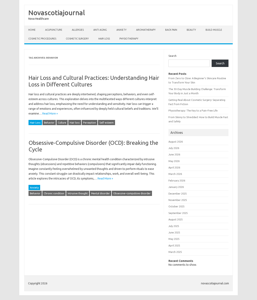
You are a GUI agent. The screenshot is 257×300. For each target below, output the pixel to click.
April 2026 (174, 167)
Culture (62, 122)
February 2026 (176, 180)
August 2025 (175, 219)
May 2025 (173, 238)
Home (32, 29)
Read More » (50, 113)
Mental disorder (100, 193)
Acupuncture (53, 29)
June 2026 (174, 154)
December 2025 (177, 193)
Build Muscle (214, 29)
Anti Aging (100, 29)
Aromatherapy (146, 29)
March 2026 (175, 173)
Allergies (78, 29)
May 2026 (173, 161)
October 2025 (176, 206)
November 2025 (177, 200)
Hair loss (75, 122)
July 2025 (173, 226)
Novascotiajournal (56, 12)
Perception (89, 122)
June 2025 (174, 232)
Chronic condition (54, 193)
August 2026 (175, 141)
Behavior (49, 122)
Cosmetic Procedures (42, 38)
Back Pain (171, 29)
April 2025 (174, 245)
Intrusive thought (78, 193)
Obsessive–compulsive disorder (132, 193)
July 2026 (173, 148)
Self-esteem (106, 122)
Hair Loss (104, 38)
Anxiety (121, 29)
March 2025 (175, 251)
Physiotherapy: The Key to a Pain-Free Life (193, 110)
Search (172, 55)
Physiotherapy (128, 38)
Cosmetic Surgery (77, 38)
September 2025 (178, 213)
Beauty (191, 29)
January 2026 (176, 186)
